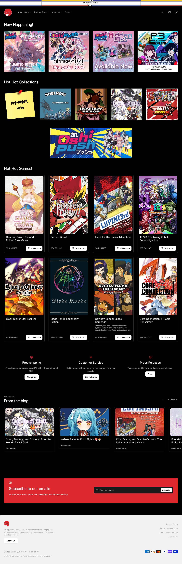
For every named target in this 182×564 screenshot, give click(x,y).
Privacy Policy (172, 524)
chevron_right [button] (168, 399)
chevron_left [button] (163, 399)
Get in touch (91, 377)
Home (19, 12)
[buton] (15, 551)
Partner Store (41, 12)
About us (57, 12)
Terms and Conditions (169, 528)
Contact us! (173, 536)
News (69, 12)
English (34, 551)
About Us (12, 541)
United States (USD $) (15, 551)
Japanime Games (16, 556)
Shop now (31, 377)
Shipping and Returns (169, 532)
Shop (28, 12)
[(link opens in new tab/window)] (55, 104)
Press (150, 374)
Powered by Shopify (44, 556)
